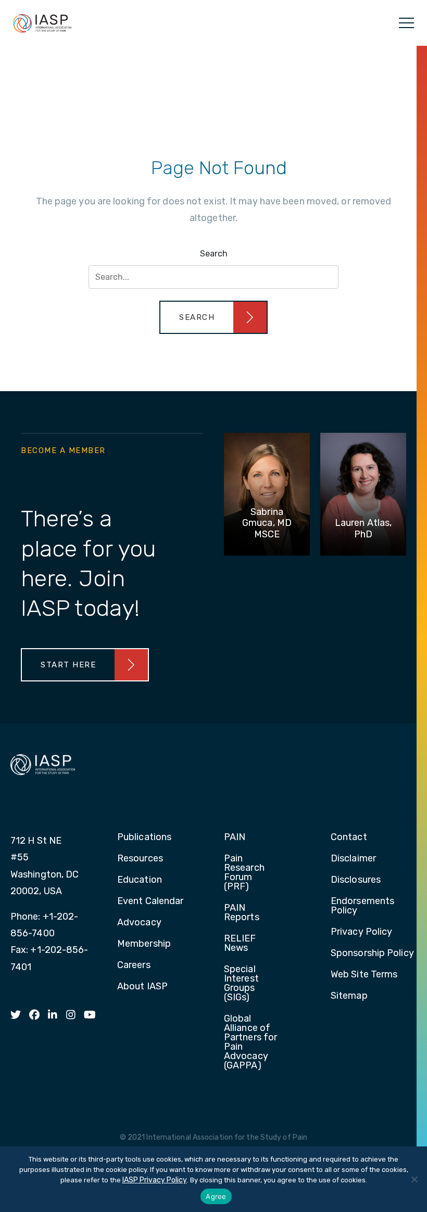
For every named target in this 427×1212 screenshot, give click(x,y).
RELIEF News (240, 943)
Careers (133, 965)
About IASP (142, 987)
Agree (216, 1196)
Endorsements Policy (362, 906)
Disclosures (356, 880)
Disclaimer (353, 859)
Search (214, 254)
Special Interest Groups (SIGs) (241, 983)
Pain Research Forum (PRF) (244, 873)
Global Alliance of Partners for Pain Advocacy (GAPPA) (250, 1042)
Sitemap (349, 996)
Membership (144, 944)
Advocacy (139, 923)
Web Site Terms (364, 975)
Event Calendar (150, 901)
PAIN (234, 837)
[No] (414, 1179)
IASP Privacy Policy (154, 1180)
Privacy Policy (361, 932)
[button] (213, 317)
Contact (349, 837)
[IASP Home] (42, 23)
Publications (144, 837)
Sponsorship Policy (372, 953)
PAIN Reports (241, 913)
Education (139, 880)
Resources (140, 859)
